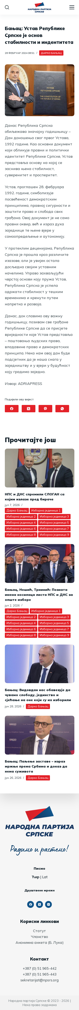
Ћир (35, 877)
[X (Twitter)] (28, 408)
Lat (45, 877)
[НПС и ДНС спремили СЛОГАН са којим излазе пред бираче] (39, 468)
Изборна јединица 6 (21, 528)
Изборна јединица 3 (54, 516)
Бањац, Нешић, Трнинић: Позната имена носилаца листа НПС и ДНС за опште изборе (39, 594)
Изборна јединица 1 (45, 510)
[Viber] (45, 408)
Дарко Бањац (51, 53)
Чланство (39, 936)
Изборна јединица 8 (21, 535)
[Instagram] (48, 904)
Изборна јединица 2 (21, 516)
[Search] (7, 7)
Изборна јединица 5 (54, 522)
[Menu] (71, 7)
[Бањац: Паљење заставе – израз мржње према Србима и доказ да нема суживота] (39, 735)
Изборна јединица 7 (54, 528)
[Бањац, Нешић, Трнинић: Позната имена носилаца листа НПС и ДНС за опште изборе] (39, 563)
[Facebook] (12, 408)
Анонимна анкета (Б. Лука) (40, 942)
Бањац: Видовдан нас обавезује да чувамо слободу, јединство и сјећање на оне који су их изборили (38, 695)
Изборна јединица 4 (21, 522)
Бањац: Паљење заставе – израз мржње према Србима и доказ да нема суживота (36, 766)
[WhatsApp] (62, 408)
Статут (39, 931)
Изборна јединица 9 (54, 535)
